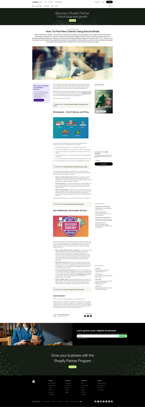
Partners (66, 389)
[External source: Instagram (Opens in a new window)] (104, 401)
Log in (103, 2)
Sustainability (51, 394)
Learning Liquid (98, 274)
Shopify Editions (52, 385)
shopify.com (97, 2)
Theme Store (67, 385)
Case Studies (46, 6)
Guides (82, 387)
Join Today (72, 20)
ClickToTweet (81, 274)
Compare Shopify (85, 385)
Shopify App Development (101, 212)
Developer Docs (68, 383)
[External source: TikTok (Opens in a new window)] (106, 401)
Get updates (104, 164)
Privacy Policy (60, 401)
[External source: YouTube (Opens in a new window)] (101, 401)
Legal (54, 401)
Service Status (101, 389)
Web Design (97, 268)
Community (51, 2)
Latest (52, 6)
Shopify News (39, 6)
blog (68, 29)
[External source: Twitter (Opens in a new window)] (88, 316)
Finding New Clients (74, 29)
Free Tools (83, 392)
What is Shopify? (52, 383)
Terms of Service (46, 401)
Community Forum (101, 385)
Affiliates (67, 392)
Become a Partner (39, 100)
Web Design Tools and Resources (102, 206)
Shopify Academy (58, 2)
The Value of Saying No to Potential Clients (73, 289)
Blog (33, 6)
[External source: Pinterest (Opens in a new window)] (112, 401)
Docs (46, 2)
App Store (67, 387)
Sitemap (67, 401)
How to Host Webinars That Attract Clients (73, 204)
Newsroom (51, 392)
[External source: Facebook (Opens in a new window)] (85, 316)
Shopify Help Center (102, 383)
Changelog (83, 394)
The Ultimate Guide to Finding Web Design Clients (75, 166)
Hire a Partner (100, 387)
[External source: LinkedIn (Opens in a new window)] (91, 316)
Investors (51, 389)
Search (109, 6)
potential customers (86, 92)
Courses (83, 389)
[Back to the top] (33, 381)
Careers (50, 387)
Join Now (109, 2)
